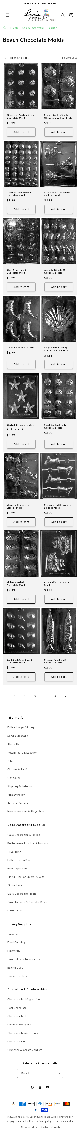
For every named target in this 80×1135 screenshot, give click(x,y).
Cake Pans (14, 933)
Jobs (10, 760)
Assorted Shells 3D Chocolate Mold (55, 271)
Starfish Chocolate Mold (20, 425)
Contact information (52, 1127)
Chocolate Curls (17, 1041)
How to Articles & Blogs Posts (26, 811)
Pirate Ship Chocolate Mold (56, 584)
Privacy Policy (16, 794)
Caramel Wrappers (19, 1024)
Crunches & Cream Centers (24, 1049)
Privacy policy (44, 1121)
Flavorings (13, 950)
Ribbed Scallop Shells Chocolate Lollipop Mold (58, 116)
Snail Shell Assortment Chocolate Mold (19, 661)
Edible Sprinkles (17, 868)
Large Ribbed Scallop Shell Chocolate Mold (56, 349)
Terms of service (64, 1121)
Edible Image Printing (21, 727)
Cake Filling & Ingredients (23, 959)
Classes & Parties (18, 769)
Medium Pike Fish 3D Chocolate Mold (56, 661)
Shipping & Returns (19, 786)
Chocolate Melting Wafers (24, 999)
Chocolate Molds (18, 1016)
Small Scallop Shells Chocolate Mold (55, 426)
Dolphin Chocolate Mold (20, 347)
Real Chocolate (17, 1007)
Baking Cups (15, 967)
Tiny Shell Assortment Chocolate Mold (19, 194)
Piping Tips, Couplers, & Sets (25, 876)
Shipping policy (29, 1127)
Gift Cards (14, 777)
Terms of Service (18, 802)
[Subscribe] (59, 1073)
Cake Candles (16, 910)
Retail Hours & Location (22, 752)
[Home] (4, 27)
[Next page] (65, 696)
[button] (7, 15)
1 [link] (15, 696)
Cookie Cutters (17, 975)
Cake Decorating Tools (21, 893)
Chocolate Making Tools (22, 1033)
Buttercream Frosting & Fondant (28, 843)
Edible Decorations (19, 860)
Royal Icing (14, 851)
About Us (13, 744)
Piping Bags (14, 885)
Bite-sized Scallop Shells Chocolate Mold (20, 116)
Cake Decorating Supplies (23, 834)
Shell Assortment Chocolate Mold (16, 271)
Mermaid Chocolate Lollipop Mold (18, 506)
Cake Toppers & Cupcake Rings (27, 902)
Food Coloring (16, 942)
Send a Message (17, 735)
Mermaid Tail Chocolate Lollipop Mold (57, 506)
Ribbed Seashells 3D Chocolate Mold (18, 584)
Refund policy (25, 1121)
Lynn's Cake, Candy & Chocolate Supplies (37, 1116)
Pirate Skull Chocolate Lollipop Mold (57, 194)
